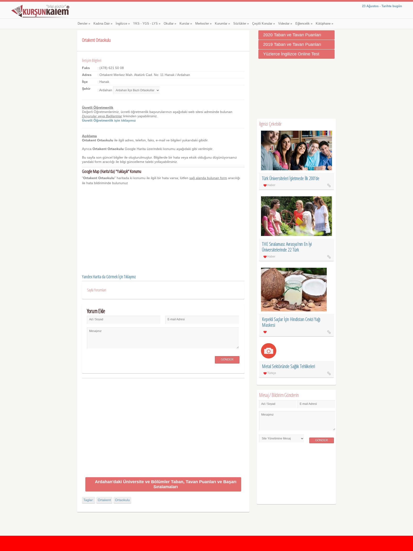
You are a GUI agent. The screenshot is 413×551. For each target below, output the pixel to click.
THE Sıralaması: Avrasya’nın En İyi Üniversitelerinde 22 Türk (287, 247)
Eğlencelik (303, 23)
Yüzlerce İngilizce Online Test (291, 54)
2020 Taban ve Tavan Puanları (292, 34)
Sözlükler (241, 23)
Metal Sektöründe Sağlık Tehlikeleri (288, 366)
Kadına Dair (102, 23)
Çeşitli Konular (263, 23)
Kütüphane (324, 23)
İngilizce (123, 23)
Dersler (84, 23)
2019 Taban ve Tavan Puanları (292, 44)
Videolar (285, 23)
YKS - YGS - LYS (146, 23)
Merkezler (203, 23)
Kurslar (185, 23)
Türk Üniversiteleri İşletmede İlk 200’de (290, 178)
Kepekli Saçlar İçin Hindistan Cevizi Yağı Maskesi (291, 322)
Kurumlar (222, 23)
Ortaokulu (122, 500)
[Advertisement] (163, 428)
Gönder (227, 359)
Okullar (170, 23)
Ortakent (104, 500)
